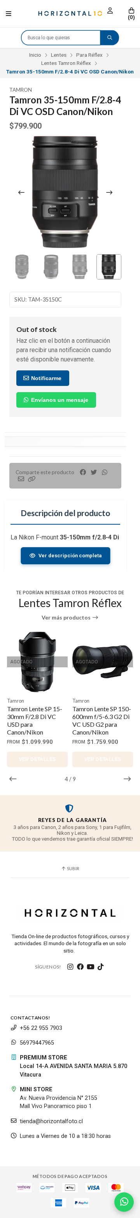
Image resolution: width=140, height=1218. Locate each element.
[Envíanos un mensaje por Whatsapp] (124, 1202)
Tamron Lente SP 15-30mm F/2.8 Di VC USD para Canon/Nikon (34, 720)
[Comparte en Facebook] (83, 472)
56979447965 (37, 1043)
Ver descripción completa (69, 555)
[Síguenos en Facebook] (80, 967)
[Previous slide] (21, 192)
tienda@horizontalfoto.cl (51, 1121)
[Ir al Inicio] (70, 13)
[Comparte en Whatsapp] (104, 472)
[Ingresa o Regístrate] (110, 10)
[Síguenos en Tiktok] (100, 967)
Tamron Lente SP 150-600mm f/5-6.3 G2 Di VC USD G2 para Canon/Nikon (101, 720)
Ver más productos (67, 617)
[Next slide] (109, 192)
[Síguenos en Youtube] (90, 967)
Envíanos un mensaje (59, 400)
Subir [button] (72, 868)
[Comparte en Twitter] (94, 472)
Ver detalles (37, 759)
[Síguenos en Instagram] (70, 967)
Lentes (58, 55)
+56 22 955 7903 (41, 1028)
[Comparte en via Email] (21, 479)
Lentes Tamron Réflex (66, 63)
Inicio (35, 55)
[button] (32, 479)
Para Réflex (89, 55)
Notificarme (45, 378)
